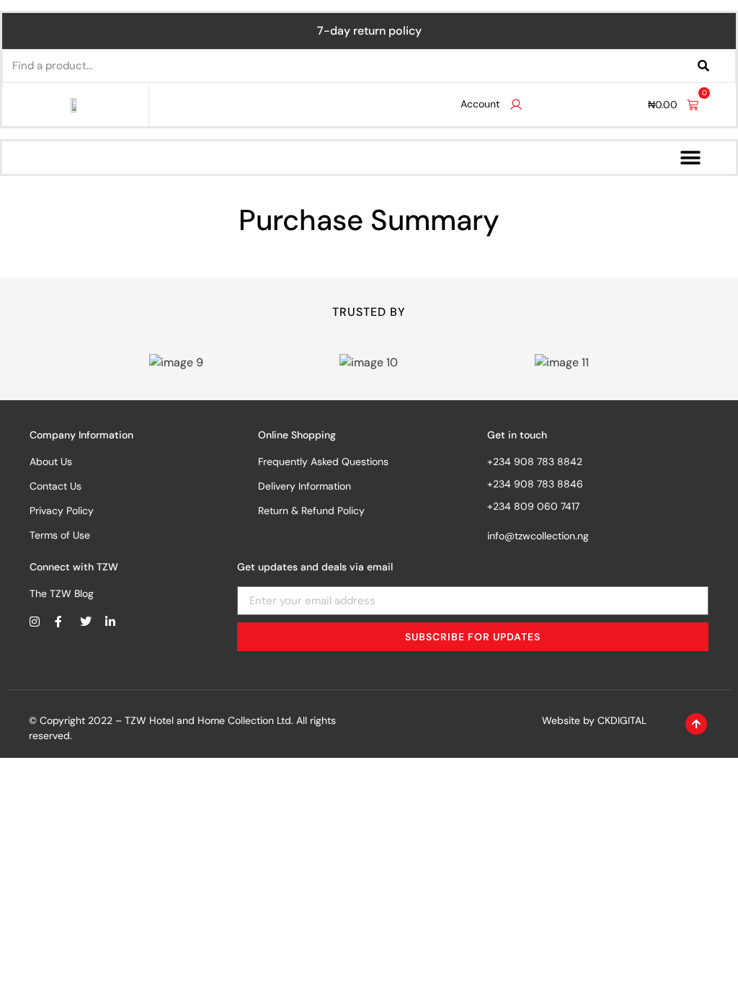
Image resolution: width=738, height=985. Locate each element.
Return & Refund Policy (311, 510)
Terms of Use (60, 535)
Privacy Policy (62, 510)
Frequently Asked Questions (323, 461)
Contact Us (55, 486)
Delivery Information (304, 486)
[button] (690, 157)
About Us (51, 461)
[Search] (703, 66)
